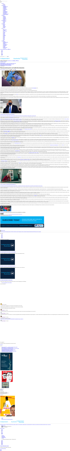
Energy (4, 21)
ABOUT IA (3, 5)
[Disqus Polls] (35, 293)
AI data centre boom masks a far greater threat (5, 64)
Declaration (6, 133)
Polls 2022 (4, 16)
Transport (4, 27)
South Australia (5, 45)
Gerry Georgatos (3, 69)
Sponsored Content (5, 14)
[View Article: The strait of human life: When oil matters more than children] (7, 250)
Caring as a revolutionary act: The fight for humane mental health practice (8, 184)
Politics (3, 15)
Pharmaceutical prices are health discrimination (7, 419)
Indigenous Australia (5, 42)
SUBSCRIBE (4, 7)
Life (2, 28)
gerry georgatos (39, 231)
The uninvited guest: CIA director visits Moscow (5, 65)
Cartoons (4, 30)
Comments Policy (5, 9)
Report (19, 162)
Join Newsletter (5, 12)
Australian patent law (8, 231)
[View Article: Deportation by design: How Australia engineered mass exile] (7, 264)
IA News (4, 4)
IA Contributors (5, 11)
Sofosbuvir (13, 137)
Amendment (35, 195)
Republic (4, 43)
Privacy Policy (5, 13)
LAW (4, 230)
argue (40, 135)
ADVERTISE (4, 8)
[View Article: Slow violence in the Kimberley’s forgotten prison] (7, 278)
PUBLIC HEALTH (3, 231)
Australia (4, 41)
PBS (17, 94)
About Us (3, 435)
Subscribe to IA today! (2, 62)
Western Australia (5, 47)
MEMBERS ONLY (5, 6)
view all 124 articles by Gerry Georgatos (7, 282)
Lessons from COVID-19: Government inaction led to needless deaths (7, 114)
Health (4, 36)
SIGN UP (1, 344)
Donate (3, 428)
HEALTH (2, 230)
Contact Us (3, 425)
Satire (4, 38)
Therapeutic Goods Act (21, 231)
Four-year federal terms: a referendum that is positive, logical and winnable (10, 348)
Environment (3, 20)
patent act (36, 231)
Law (3, 31)
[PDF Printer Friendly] (15, 69)
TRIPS (8, 131)
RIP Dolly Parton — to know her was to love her (7, 347)
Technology (4, 26)
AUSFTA (21, 129)
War (3, 40)
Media (4, 25)
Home (2, 3)
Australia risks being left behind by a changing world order (8, 349)
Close (1, 448)
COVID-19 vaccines (16, 231)
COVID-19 (12, 231)
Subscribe (9, 215)
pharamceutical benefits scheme (30, 231)
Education (4, 35)
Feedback (4, 10)
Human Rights (5, 29)
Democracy (4, 17)
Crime (4, 34)
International (4, 18)
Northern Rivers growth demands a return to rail (7, 350)
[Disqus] (35, 312)
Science (4, 22)
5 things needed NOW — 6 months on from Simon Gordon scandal (8, 63)
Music (4, 33)
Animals (4, 32)
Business (3, 23)
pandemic (25, 231)
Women (4, 37)
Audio (4, 39)
